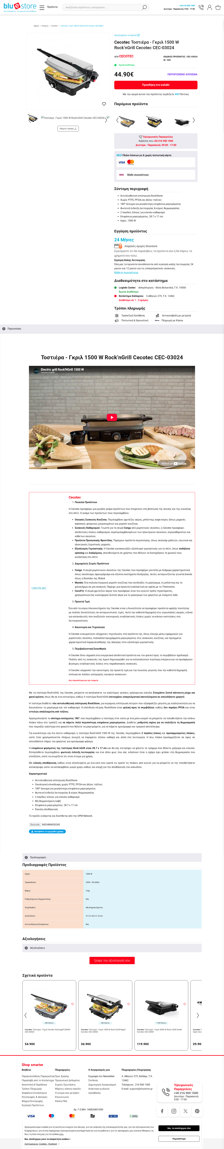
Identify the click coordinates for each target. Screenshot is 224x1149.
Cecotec (75, 497)
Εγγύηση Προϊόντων (33, 1105)
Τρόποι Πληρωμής (32, 1088)
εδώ (61, 1134)
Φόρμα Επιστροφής (32, 1101)
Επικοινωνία (62, 1097)
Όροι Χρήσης (62, 1076)
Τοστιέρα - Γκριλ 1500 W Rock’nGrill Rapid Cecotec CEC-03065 (103, 1030)
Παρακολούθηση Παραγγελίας (38, 1076)
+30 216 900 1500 (163, 141)
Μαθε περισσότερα (138, 174)
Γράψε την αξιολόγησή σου (112, 960)
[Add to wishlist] (72, 1004)
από (123, 56)
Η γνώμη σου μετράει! (67, 1092)
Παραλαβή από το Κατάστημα (38, 1080)
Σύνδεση (93, 1080)
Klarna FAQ (61, 1101)
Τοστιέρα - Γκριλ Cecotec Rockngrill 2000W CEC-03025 (47, 1030)
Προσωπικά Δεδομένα (67, 1080)
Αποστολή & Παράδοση (34, 1084)
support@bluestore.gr (141, 1088)
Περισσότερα (179, 1139)
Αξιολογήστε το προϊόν (125, 35)
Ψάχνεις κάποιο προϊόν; (68, 1088)
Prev (30, 120)
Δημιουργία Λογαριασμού (102, 1084)
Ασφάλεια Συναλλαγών (34, 1092)
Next (106, 120)
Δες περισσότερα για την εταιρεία (83, 680)
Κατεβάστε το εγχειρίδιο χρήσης (49, 831)
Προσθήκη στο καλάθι (156, 84)
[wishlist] (104, 104)
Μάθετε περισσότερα (126, 272)
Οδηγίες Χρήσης (67, 128)
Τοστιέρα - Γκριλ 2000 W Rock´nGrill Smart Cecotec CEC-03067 (159, 1030)
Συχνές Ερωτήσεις (65, 1084)
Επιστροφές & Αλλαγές (35, 1097)
